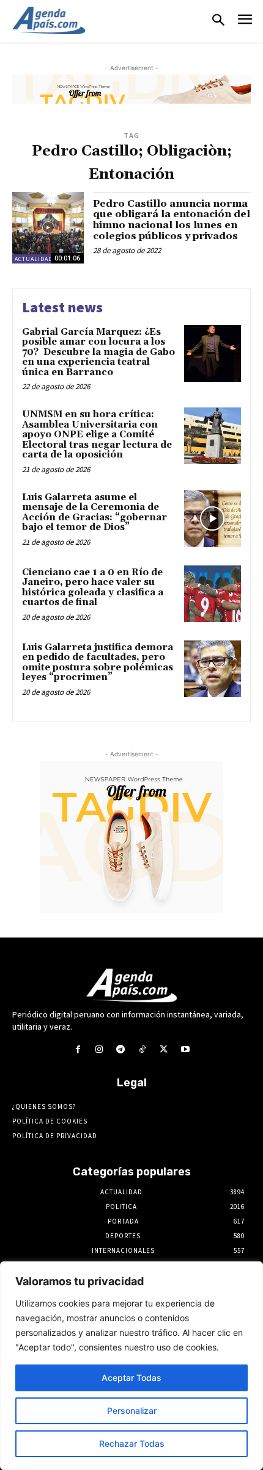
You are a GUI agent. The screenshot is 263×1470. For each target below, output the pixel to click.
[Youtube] (185, 1049)
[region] (131, 1365)
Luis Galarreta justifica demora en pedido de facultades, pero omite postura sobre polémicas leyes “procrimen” (97, 663)
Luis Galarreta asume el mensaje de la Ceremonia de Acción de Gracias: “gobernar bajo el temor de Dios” (94, 513)
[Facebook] (77, 1049)
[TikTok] (142, 1049)
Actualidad (34, 259)
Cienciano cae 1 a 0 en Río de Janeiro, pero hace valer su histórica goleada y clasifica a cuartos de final (92, 588)
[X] (163, 1049)
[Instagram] (99, 1049)
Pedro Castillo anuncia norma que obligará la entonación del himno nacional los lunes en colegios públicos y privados (171, 220)
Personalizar (132, 1410)
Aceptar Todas (131, 1377)
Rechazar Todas (132, 1443)
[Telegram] (120, 1049)
